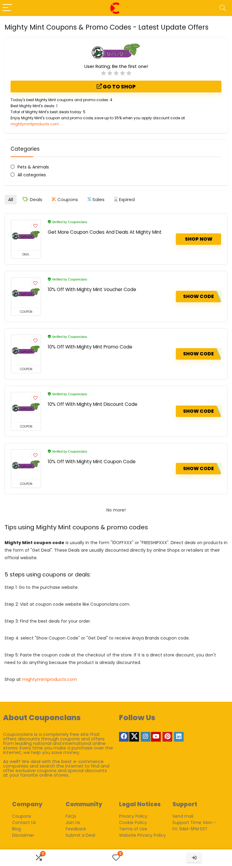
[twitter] (134, 737)
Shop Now (198, 239)
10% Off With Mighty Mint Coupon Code (92, 461)
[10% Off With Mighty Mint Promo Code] (26, 350)
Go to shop (119, 86)
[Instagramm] (145, 737)
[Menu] (7, 8)
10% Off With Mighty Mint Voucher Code (92, 289)
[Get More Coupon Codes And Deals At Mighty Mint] (26, 235)
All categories (32, 175)
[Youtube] (156, 737)
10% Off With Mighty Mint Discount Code (92, 404)
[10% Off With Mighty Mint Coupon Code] (26, 465)
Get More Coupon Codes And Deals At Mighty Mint (105, 232)
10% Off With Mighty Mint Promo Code (90, 347)
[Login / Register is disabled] (194, 858)
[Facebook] (124, 737)
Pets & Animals (33, 167)
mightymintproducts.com (35, 124)
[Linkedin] (179, 737)
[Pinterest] (167, 737)
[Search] (222, 8)
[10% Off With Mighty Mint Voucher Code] (26, 292)
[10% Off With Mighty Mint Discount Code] (26, 407)
